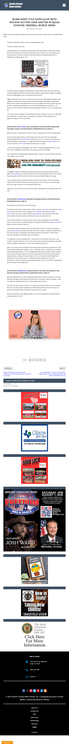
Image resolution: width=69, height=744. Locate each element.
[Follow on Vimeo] (34, 690)
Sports (40, 29)
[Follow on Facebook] (23, 690)
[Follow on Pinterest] (38, 690)
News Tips (34, 717)
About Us (34, 708)
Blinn (36, 29)
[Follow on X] (27, 690)
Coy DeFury (45, 209)
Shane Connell (15, 230)
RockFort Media (42, 699)
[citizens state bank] (34, 451)
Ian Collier (23, 143)
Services (34, 724)
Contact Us (34, 711)
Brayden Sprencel (55, 222)
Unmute (13, 336)
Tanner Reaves (21, 127)
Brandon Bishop (52, 141)
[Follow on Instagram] (30, 690)
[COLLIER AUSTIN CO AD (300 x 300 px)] (34, 418)
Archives (34, 732)
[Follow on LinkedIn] (41, 690)
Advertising (34, 721)
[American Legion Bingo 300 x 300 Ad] (34, 648)
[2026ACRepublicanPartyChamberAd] (34, 551)
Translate (15, 386)
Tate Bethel (37, 211)
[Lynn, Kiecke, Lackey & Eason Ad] (34, 87)
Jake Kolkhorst (37, 214)
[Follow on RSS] (45, 690)
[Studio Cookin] (34, 583)
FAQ (34, 714)
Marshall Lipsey (25, 139)
